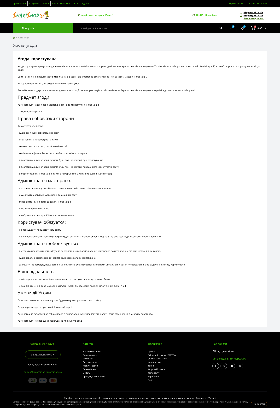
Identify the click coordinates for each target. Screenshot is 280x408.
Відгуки (85, 3)
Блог (76, 3)
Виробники (153, 376)
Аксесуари (88, 358)
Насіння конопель (92, 351)
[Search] (221, 28)
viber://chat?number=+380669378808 (240, 366)
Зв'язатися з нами (42, 354)
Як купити (34, 3)
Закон (46, 3)
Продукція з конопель (94, 376)
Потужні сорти (90, 362)
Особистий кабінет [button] (257, 3)
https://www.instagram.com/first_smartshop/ (224, 366)
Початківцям (89, 369)
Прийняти (259, 403)
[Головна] (14, 37)
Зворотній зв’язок (156, 369)
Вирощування (90, 355)
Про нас (152, 351)
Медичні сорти (90, 365)
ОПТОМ (87, 372)
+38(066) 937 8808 (253, 12)
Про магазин (19, 3)
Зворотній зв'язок (61, 3)
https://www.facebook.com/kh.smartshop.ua (215, 366)
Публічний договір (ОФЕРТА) (162, 355)
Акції (150, 379)
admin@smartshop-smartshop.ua (43, 371)
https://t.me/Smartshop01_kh (232, 366)
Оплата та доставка (157, 358)
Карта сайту (153, 372)
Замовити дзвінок (254, 18)
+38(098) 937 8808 (253, 15)
